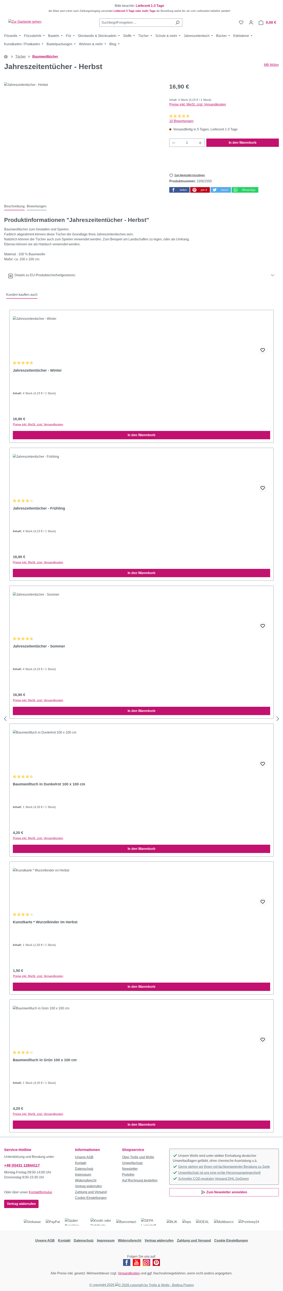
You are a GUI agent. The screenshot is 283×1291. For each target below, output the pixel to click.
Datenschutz (84, 1169)
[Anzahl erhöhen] (200, 143)
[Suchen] (177, 22)
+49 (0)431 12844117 (22, 1165)
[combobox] (136, 22)
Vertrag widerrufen (21, 1204)
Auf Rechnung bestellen (139, 1180)
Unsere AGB (84, 1157)
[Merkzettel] (241, 22)
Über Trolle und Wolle (138, 1157)
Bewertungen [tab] (36, 206)
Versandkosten (129, 1273)
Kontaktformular (40, 1192)
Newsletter (130, 1169)
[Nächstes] (278, 718)
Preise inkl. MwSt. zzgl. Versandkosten (197, 104)
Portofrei (128, 1174)
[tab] (14, 206)
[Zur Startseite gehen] (25, 21)
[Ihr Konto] (251, 22)
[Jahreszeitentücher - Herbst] (82, 127)
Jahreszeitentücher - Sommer (39, 646)
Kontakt (80, 1163)
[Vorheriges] (5, 718)
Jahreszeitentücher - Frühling (39, 508)
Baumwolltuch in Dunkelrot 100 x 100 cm (49, 784)
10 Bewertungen (181, 121)
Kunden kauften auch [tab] (21, 294)
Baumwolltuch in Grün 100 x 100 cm (45, 1060)
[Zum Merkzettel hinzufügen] (263, 350)
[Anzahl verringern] (173, 143)
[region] (141, 8)
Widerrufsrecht (85, 1180)
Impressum (83, 1174)
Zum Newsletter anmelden (226, 1192)
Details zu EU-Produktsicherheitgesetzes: (44, 275)
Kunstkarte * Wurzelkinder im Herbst (45, 922)
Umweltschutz (132, 1163)
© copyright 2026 (102, 1285)
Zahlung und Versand (91, 1192)
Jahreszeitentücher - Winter (37, 370)
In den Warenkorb (242, 142)
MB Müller (271, 65)
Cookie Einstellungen (91, 1198)
